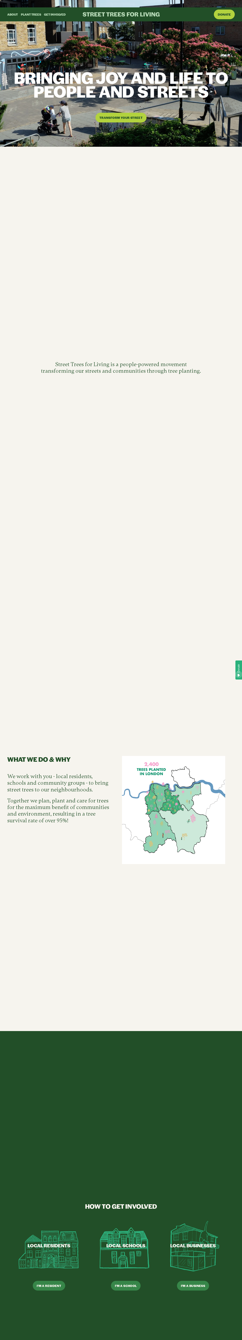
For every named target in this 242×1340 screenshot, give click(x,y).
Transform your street (121, 117)
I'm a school (126, 1285)
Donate (224, 14)
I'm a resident (49, 1285)
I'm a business (193, 1285)
